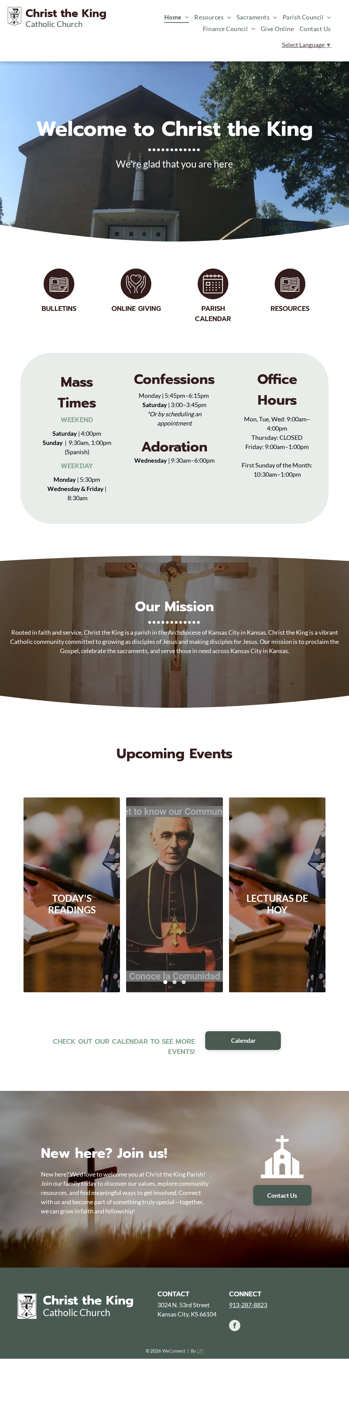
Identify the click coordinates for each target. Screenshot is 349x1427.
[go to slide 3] (184, 982)
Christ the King (88, 1300)
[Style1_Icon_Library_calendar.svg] (213, 297)
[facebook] (234, 1326)
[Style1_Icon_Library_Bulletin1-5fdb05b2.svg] (290, 297)
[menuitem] (177, 17)
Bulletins (59, 308)
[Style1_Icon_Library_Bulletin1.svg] (59, 297)
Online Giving (136, 308)
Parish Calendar (213, 313)
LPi (200, 1351)
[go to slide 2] (174, 982)
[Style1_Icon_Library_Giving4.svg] (136, 297)
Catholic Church (76, 1312)
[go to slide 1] (165, 982)
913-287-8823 (248, 1305)
